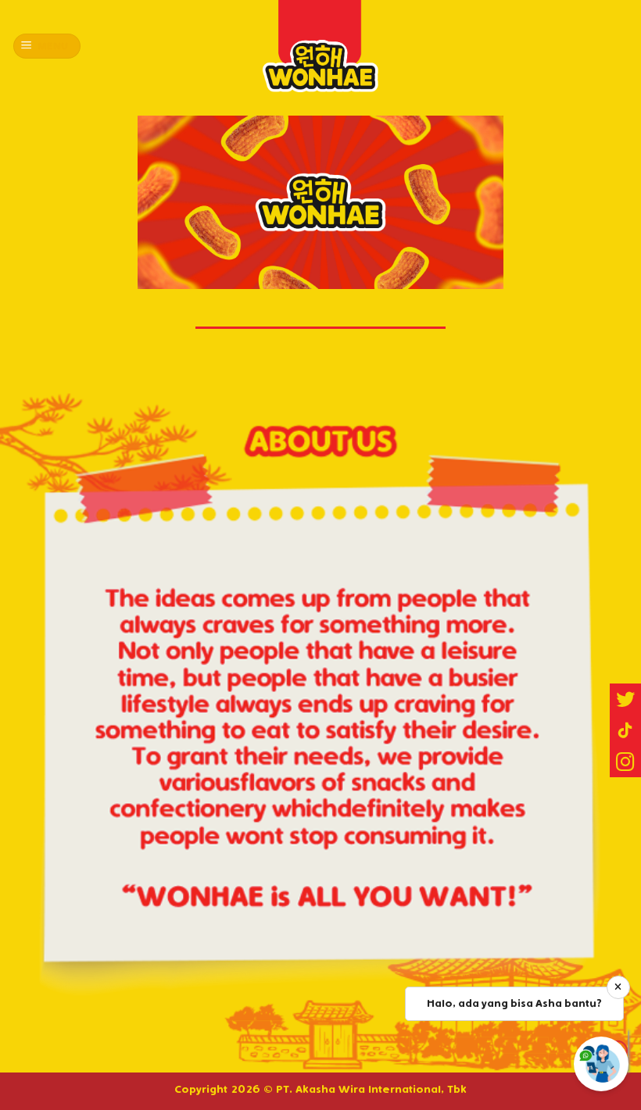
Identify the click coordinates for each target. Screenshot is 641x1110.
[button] (625, 761)
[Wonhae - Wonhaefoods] (320, 46)
